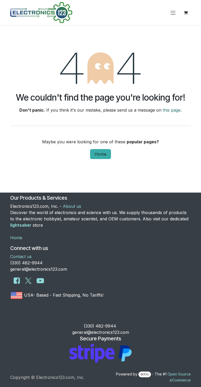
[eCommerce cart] (185, 12)
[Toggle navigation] (173, 12)
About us (72, 206)
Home (100, 154)
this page (172, 110)
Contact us (21, 256)
